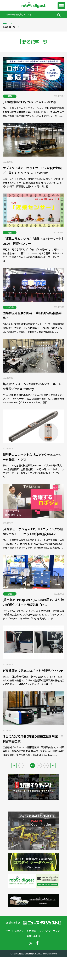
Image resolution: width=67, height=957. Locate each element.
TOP (5, 23)
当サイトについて (14, 930)
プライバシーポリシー (50, 930)
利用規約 (31, 930)
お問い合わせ (33, 936)
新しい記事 (14, 765)
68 (39, 765)
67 (32, 765)
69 (46, 765)
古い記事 (52, 765)
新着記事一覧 (9, 27)
